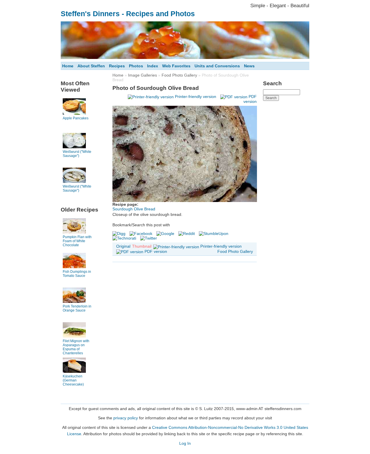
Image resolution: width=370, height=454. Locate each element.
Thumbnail (141, 246)
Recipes (117, 66)
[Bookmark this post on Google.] (165, 233)
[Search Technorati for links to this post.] (124, 238)
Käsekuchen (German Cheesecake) (73, 380)
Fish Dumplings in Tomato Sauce (77, 274)
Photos (136, 66)
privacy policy (125, 418)
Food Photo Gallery (179, 75)
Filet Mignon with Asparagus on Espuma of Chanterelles (76, 347)
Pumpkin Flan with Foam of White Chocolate (77, 241)
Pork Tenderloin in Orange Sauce (77, 308)
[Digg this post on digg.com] (118, 233)
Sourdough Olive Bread (133, 209)
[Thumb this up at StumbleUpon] (213, 233)
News (249, 66)
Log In (185, 443)
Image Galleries (142, 75)
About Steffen (91, 66)
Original (123, 246)
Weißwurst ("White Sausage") (77, 154)
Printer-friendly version (195, 96)
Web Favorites (176, 66)
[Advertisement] (286, 190)
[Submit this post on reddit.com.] (186, 233)
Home (67, 66)
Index (152, 66)
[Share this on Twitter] (148, 238)
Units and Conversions (217, 66)
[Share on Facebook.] (141, 233)
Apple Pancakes (75, 118)
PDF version (156, 251)
